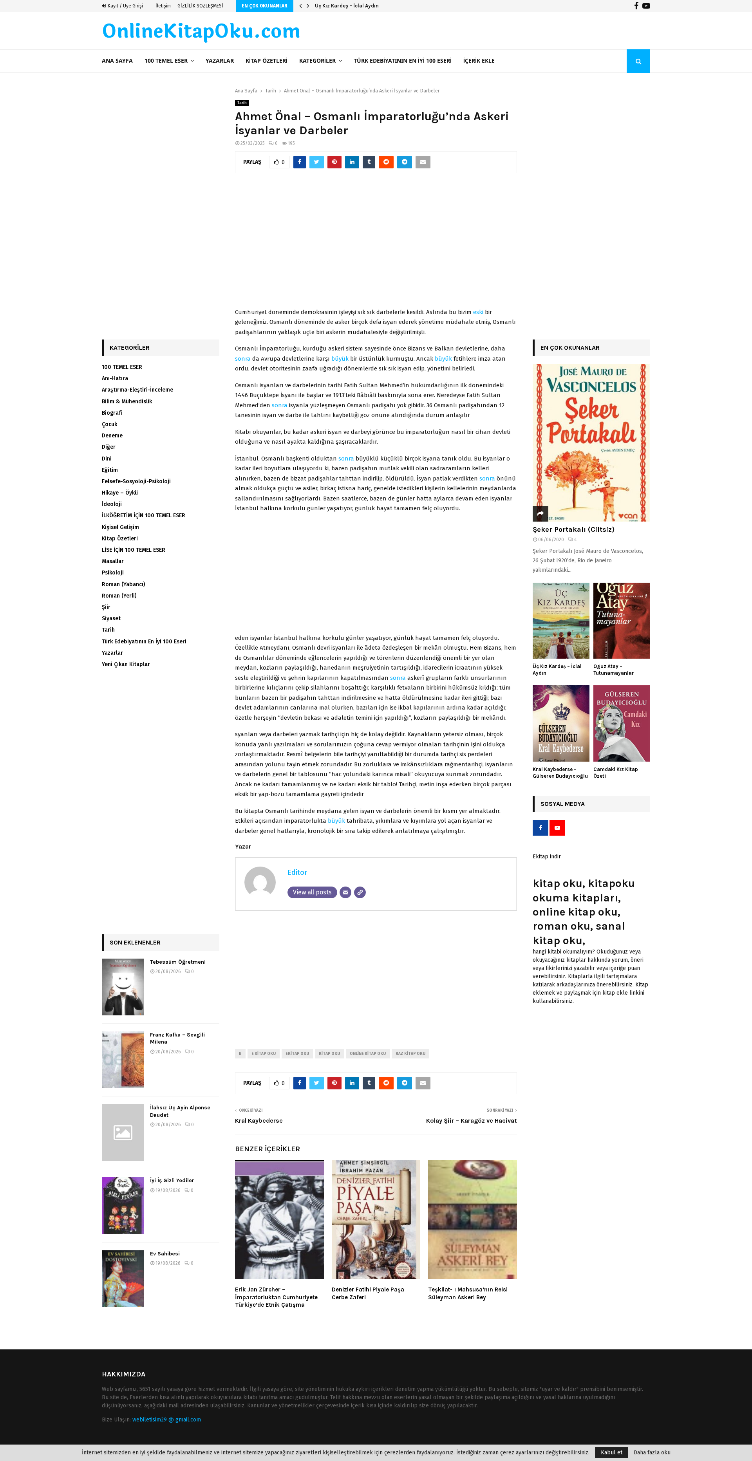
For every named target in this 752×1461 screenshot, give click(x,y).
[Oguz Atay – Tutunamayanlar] (621, 621)
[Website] (360, 892)
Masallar (113, 561)
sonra (243, 358)
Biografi (112, 413)
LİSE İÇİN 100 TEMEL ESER (133, 550)
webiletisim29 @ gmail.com (166, 1419)
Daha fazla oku (652, 1453)
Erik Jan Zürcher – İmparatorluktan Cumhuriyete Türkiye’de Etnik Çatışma (276, 1297)
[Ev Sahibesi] (123, 1278)
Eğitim (110, 470)
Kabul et (611, 1452)
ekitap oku (297, 1053)
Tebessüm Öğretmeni (178, 962)
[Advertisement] (376, 245)
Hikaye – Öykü (120, 492)
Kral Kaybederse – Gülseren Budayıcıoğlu (560, 772)
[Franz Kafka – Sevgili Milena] (123, 1059)
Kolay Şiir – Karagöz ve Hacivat (471, 1120)
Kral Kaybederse (259, 1120)
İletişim (163, 6)
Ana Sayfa (117, 61)
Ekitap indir (547, 856)
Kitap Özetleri (266, 61)
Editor (297, 872)
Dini (107, 458)
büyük (340, 358)
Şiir (106, 607)
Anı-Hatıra (115, 378)
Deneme (112, 435)
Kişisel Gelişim (120, 527)
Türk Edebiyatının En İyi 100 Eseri (403, 61)
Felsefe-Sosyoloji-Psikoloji (136, 481)
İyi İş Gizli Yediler (172, 1180)
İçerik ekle (479, 61)
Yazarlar (220, 61)
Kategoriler (317, 61)
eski (478, 312)
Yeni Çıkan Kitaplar (126, 664)
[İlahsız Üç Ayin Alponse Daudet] (123, 1132)
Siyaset (111, 618)
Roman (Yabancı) (123, 584)
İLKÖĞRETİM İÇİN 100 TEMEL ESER (143, 515)
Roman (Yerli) (119, 595)
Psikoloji (113, 572)
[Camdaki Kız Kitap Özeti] (621, 723)
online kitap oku (368, 1053)
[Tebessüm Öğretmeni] (123, 987)
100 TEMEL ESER (166, 61)
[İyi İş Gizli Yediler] (123, 1205)
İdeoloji (112, 504)
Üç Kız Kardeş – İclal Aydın (347, 6)
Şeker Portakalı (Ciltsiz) (574, 529)
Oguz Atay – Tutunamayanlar (613, 669)
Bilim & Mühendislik (127, 401)
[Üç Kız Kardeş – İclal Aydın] (561, 621)
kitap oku (329, 1053)
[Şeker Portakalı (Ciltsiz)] (591, 443)
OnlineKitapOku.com (201, 31)
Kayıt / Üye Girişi (125, 6)
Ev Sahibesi (165, 1253)
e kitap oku (263, 1053)
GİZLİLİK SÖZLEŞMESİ (200, 6)
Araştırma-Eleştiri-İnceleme (137, 389)
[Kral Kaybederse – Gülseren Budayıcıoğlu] (561, 723)
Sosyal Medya (562, 803)
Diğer (109, 447)
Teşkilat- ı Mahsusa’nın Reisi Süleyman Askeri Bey (468, 1293)
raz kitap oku (410, 1053)
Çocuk (109, 424)
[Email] (345, 892)
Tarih (242, 103)
